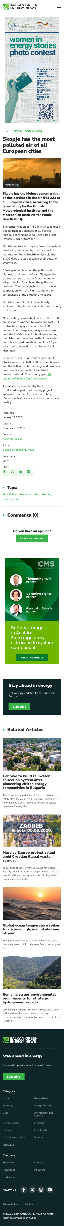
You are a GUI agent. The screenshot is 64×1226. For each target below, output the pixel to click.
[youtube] (49, 1189)
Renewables (41, 1098)
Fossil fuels (40, 1130)
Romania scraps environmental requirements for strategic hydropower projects (29, 998)
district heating (42, 494)
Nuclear (7, 1130)
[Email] (30, 473)
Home (6, 1098)
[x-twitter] (32, 1189)
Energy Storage (11, 1123)
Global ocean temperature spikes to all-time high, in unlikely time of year (31, 929)
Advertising (9, 1169)
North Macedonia (12, 439)
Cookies (29, 1204)
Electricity (8, 1105)
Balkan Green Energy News (18, 449)
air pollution (10, 494)
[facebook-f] (23, 1189)
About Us (39, 1169)
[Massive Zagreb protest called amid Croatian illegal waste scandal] (32, 830)
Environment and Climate (23, 131)
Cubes (32, 1217)
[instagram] (41, 1189)
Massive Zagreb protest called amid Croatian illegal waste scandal (29, 856)
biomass (25, 494)
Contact (38, 1162)
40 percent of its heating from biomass (27, 376)
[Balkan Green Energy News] (20, 7)
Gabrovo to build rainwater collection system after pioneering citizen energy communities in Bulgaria (26, 782)
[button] (59, 7)
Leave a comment (32, 538)
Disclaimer (8, 1177)
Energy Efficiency (43, 1105)
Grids (6, 1112)
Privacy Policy (10, 1204)
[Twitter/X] (14, 473)
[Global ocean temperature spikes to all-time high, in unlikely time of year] (32, 903)
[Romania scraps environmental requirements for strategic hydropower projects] (32, 972)
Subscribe (19, 707)
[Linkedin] (22, 473)
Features (39, 1137)
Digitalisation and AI (14, 1137)
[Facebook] (6, 473)
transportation (11, 499)
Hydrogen (39, 1123)
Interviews (8, 1144)
